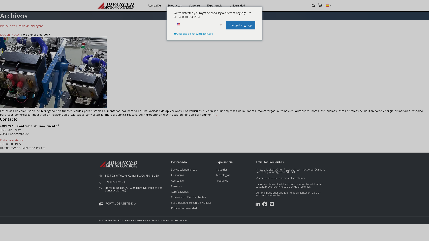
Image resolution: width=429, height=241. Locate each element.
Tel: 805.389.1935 (115, 182)
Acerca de (154, 5)
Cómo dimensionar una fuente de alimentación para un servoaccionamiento (288, 194)
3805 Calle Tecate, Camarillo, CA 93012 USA (132, 175)
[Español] (327, 6)
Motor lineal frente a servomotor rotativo (280, 178)
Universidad (237, 5)
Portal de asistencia (11, 140)
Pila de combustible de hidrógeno (22, 26)
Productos (175, 5)
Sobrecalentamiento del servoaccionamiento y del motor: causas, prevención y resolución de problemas (289, 185)
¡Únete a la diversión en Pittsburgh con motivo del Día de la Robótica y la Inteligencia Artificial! (290, 171)
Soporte (194, 5)
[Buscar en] (314, 5)
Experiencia (214, 5)
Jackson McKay (10, 34)
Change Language (241, 25)
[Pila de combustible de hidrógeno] (53, 107)
